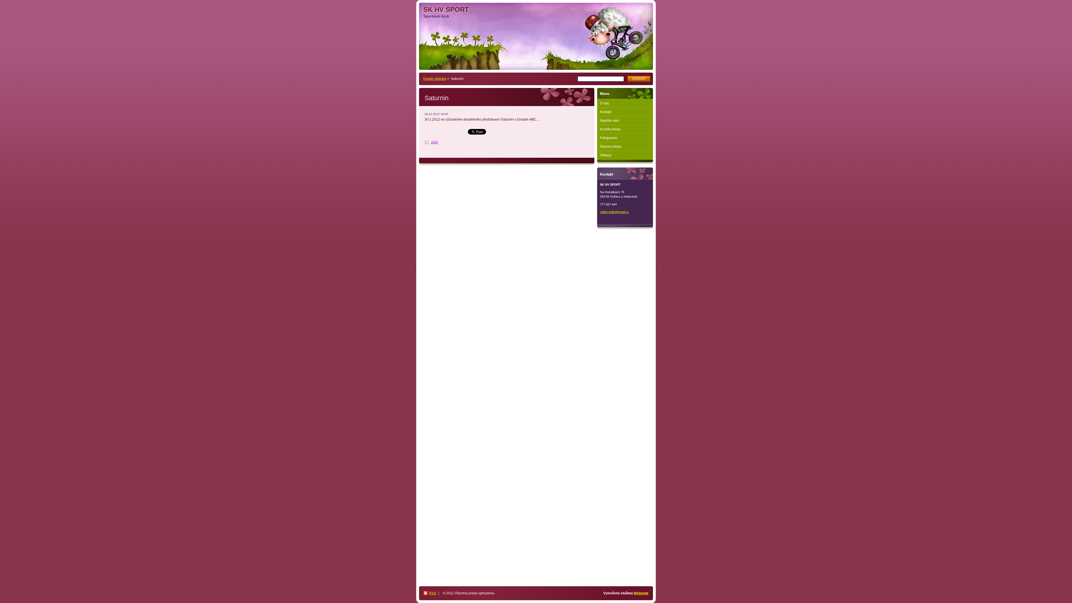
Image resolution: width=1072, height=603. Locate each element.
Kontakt (605, 112)
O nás (604, 103)
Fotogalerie (608, 138)
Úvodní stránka (434, 79)
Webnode (641, 593)
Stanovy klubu (610, 147)
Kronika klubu (610, 129)
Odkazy (605, 155)
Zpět (434, 142)
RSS (432, 593)
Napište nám (609, 121)
